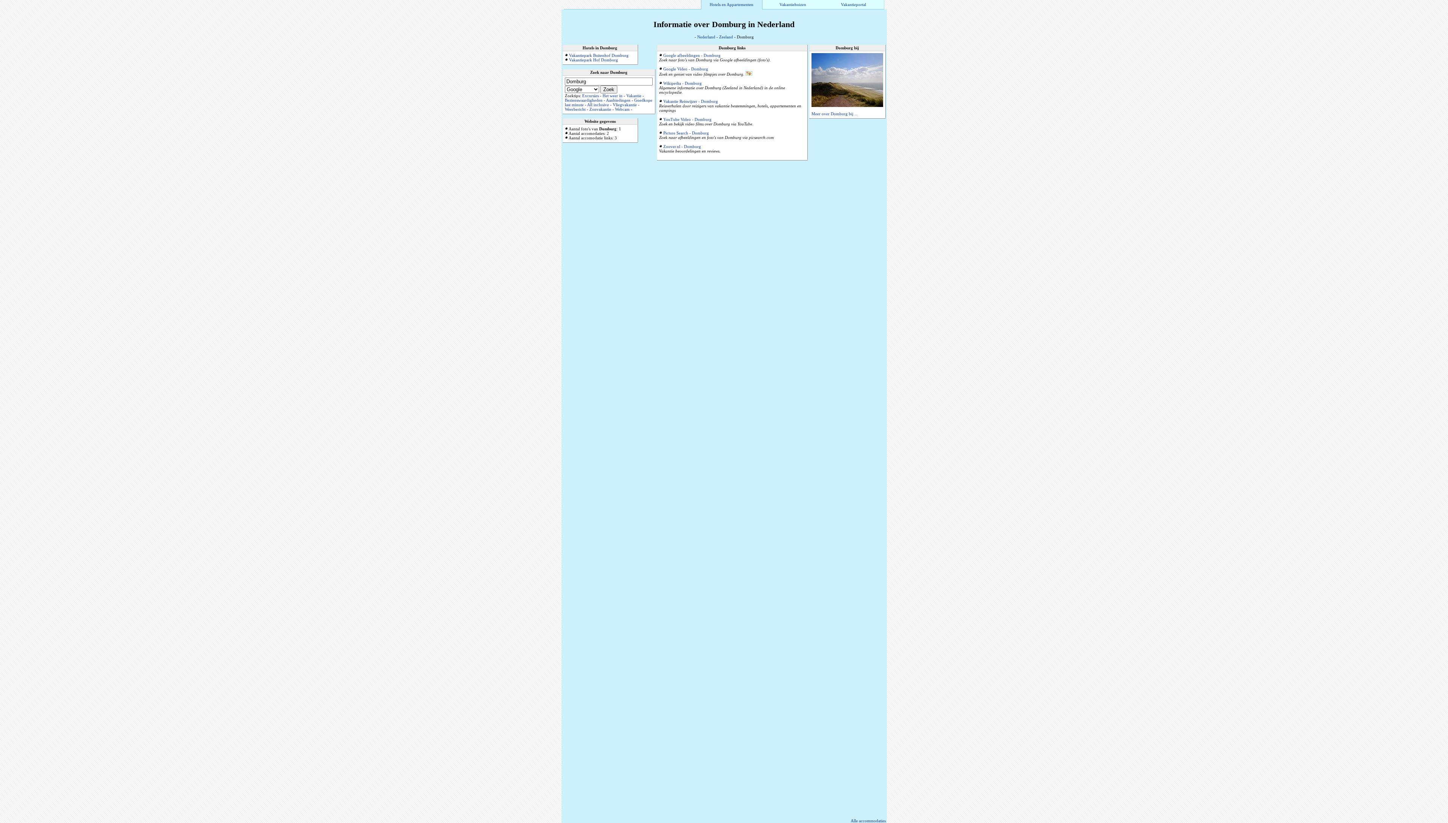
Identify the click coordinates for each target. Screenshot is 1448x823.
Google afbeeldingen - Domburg (692, 55)
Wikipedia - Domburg (682, 83)
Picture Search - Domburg (686, 133)
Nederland (706, 37)
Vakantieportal (853, 4)
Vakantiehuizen (792, 4)
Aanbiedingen (618, 100)
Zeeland (726, 37)
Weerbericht (575, 109)
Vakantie (633, 95)
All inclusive (598, 104)
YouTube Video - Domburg (687, 119)
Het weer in (613, 95)
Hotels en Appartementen (731, 4)
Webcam (622, 109)
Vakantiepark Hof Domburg (593, 60)
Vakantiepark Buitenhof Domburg (599, 55)
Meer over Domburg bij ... (834, 113)
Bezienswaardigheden (584, 100)
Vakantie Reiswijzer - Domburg (690, 101)
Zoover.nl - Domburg (682, 146)
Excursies (590, 95)
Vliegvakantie (625, 104)
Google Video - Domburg (685, 69)
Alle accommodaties (868, 820)
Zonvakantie (600, 109)
